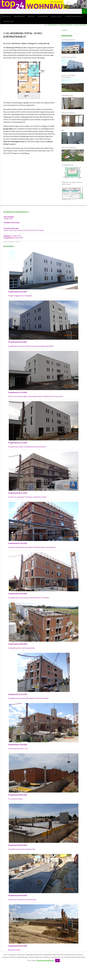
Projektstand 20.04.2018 (17, 895)
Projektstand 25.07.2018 (17, 694)
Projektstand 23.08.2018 (17, 644)
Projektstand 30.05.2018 (17, 795)
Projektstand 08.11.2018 (17, 493)
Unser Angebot (19, 16)
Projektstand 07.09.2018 (17, 594)
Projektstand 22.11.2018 (17, 443)
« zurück (64, 30)
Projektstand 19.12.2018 (17, 392)
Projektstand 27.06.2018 (17, 744)
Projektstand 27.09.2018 (17, 543)
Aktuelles (7, 16)
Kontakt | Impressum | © (74, 16)
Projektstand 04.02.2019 (17, 342)
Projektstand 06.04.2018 (17, 946)
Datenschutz (8, 21)
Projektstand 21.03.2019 (17, 292)
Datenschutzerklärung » (45, 960)
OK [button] (57, 960)
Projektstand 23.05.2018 (17, 845)
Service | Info (56, 16)
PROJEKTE (31, 16)
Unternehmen (42, 16)
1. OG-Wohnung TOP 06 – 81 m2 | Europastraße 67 (72, 25)
